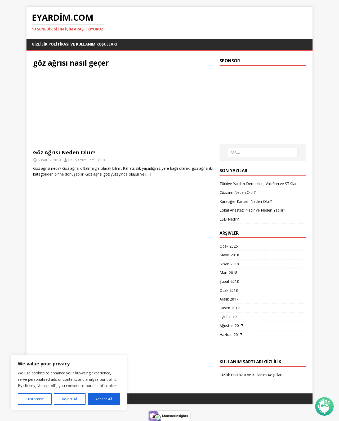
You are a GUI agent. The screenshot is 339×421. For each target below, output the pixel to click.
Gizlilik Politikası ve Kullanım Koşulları (74, 44)
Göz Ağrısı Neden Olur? (64, 152)
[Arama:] (263, 152)
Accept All (103, 398)
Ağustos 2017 (231, 325)
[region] (69, 382)
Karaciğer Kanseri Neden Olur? (246, 201)
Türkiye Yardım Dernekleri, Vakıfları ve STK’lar (258, 183)
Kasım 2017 (230, 307)
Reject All (70, 398)
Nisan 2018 (229, 263)
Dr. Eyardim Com (81, 160)
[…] (148, 174)
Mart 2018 (228, 272)
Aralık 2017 (229, 299)
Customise (35, 398)
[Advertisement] (123, 110)
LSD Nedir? (229, 219)
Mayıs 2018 (229, 254)
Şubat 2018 (229, 281)
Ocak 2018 (229, 290)
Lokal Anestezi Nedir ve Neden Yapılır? (252, 210)
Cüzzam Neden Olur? (238, 192)
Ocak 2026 (229, 246)
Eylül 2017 (228, 316)
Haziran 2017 (231, 334)
